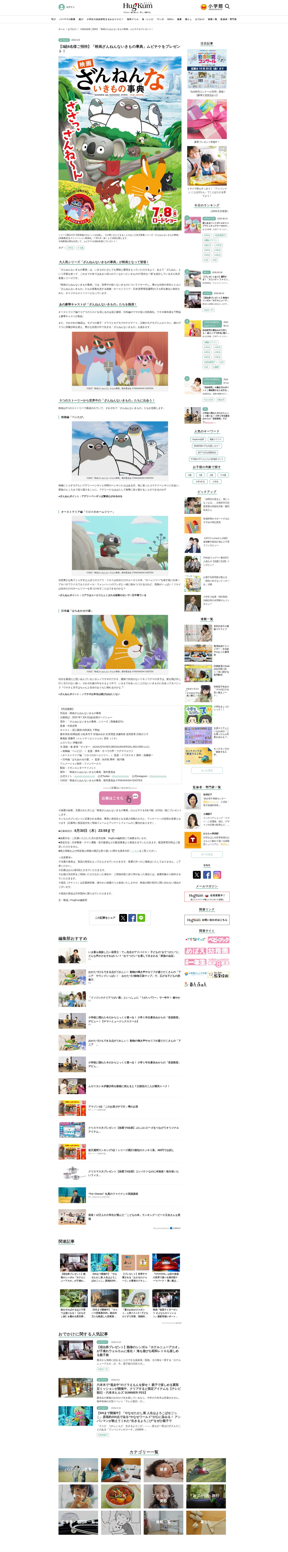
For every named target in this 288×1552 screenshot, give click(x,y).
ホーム (61, 29)
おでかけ (200, 19)
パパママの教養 (67, 19)
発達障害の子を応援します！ (207, 446)
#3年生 (217, 250)
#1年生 (218, 245)
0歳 (189, 475)
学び (53, 19)
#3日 (214, 260)
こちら (135, 851)
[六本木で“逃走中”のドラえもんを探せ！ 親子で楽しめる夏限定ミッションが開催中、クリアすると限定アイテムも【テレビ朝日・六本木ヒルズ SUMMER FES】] (75, 1387)
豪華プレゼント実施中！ (207, 142)
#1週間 (215, 367)
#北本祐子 (103, 1435)
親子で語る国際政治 (207, 452)
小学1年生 (200, 481)
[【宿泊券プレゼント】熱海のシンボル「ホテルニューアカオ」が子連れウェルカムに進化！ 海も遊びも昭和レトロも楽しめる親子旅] (75, 1350)
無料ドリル (133, 19)
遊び (81, 19)
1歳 (200, 475)
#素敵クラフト (210, 240)
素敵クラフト (216, 439)
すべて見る (207, 854)
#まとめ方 (208, 399)
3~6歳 (80, 248)
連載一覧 (212, 19)
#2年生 (207, 250)
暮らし (188, 19)
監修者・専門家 (228, 19)
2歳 (211, 475)
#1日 (206, 260)
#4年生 (207, 255)
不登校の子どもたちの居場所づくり (207, 459)
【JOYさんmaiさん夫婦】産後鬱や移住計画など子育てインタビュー (216, 542)
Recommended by (161, 1228)
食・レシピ (148, 19)
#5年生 (207, 235)
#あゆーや (103, 1369)
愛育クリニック (211, 802)
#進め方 (207, 245)
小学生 (70, 248)
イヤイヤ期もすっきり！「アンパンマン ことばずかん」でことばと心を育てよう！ (207, 192)
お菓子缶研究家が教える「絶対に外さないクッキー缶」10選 (216, 581)
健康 (179, 19)
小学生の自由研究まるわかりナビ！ (105, 19)
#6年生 (217, 255)
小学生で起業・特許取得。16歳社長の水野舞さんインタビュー (216, 600)
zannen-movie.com (85, 776)
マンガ (160, 19)
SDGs (170, 19)
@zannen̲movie (120, 776)
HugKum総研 (198, 439)
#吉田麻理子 (220, 235)
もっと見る (207, 770)
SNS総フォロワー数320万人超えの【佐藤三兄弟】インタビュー (216, 561)
